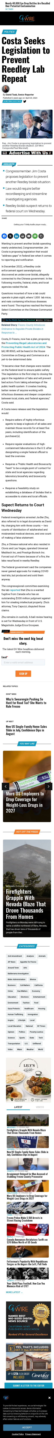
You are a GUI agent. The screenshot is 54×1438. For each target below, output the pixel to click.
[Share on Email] (29, 236)
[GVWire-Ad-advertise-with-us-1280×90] (27, 154)
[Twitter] (25, 101)
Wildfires (10, 886)
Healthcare (12, 788)
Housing (10, 1149)
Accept (27, 1427)
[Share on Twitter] (10, 236)
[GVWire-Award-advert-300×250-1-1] (28, 1338)
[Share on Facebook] (4, 236)
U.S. (8, 1259)
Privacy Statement (33, 1434)
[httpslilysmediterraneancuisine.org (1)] (28, 1102)
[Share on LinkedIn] (16, 236)
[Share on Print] (22, 236)
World (39, 9)
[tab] (18, 1107)
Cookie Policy (18, 1434)
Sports (10, 1281)
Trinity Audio (29, 225)
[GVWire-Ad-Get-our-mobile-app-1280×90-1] (27, 321)
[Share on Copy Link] (41, 236)
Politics (9, 31)
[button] (49, 1397)
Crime (9, 1215)
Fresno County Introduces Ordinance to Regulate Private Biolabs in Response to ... (23, 329)
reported (15, 590)
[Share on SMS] (35, 236)
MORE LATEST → (14, 1292)
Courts (10, 1171)
